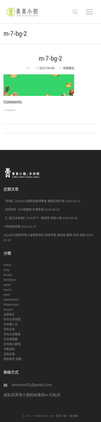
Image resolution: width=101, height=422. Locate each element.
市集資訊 (9, 349)
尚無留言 (68, 68)
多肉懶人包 (11, 324)
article (7, 265)
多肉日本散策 (12, 334)
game (7, 284)
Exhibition (10, 279)
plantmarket (11, 299)
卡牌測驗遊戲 (12, 226)
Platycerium (11, 304)
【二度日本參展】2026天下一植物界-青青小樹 (33, 218)
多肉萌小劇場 (12, 344)
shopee (8, 309)
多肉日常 (9, 329)
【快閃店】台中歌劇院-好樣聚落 (24, 209)
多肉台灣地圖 (12, 319)
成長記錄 (9, 354)
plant (7, 294)
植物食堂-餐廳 (12, 359)
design (8, 275)
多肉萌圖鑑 (11, 339)
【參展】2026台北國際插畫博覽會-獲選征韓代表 (34, 201)
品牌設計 (9, 314)
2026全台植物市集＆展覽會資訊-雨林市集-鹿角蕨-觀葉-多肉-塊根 (44, 235)
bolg (6, 270)
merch (8, 289)
